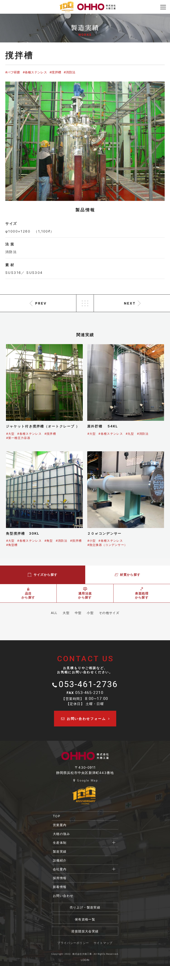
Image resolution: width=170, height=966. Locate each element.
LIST (85, 303)
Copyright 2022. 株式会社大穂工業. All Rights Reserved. (85, 954)
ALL (54, 613)
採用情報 (60, 878)
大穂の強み (61, 834)
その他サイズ (109, 613)
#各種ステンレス (35, 72)
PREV (41, 303)
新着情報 (60, 887)
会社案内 (60, 869)
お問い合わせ (63, 895)
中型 (78, 613)
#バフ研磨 (12, 72)
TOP (56, 816)
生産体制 (60, 842)
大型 (66, 613)
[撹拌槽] (85, 141)
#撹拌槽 (55, 72)
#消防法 (69, 72)
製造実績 (60, 851)
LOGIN (85, 960)
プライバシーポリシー (73, 943)
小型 (90, 613)
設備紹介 (60, 860)
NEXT (130, 303)
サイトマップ (103, 943)
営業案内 (60, 825)
